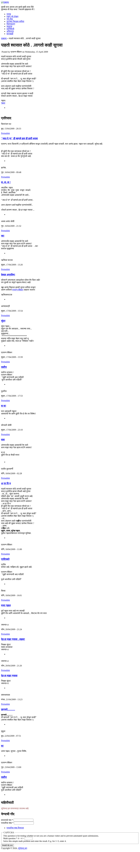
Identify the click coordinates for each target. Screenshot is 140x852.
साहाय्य (9, 26)
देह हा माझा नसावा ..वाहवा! (13, 639)
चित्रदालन (11, 24)
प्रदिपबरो (5, 559)
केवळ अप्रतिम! (8, 274)
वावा (3, 439)
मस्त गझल (6, 605)
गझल (3, 103)
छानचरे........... (8, 709)
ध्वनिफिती (10, 29)
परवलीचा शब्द (7, 823)
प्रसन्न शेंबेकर (17, 290)
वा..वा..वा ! (6, 182)
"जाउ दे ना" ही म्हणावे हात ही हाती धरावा (19, 138)
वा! (2, 745)
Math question (10, 838)
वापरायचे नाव (7, 820)
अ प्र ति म (6, 483)
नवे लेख (10, 19)
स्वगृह (9, 14)
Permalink (5, 133)
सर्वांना (4, 367)
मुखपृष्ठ (4, 38)
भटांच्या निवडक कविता (15, 21)
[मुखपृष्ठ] (5, 2)
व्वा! (2, 235)
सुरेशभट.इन (22, 848)
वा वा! (3, 405)
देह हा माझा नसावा (9, 675)
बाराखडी (10, 34)
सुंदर (3, 320)
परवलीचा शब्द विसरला (15, 828)
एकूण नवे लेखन (12, 16)
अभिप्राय (10, 31)
